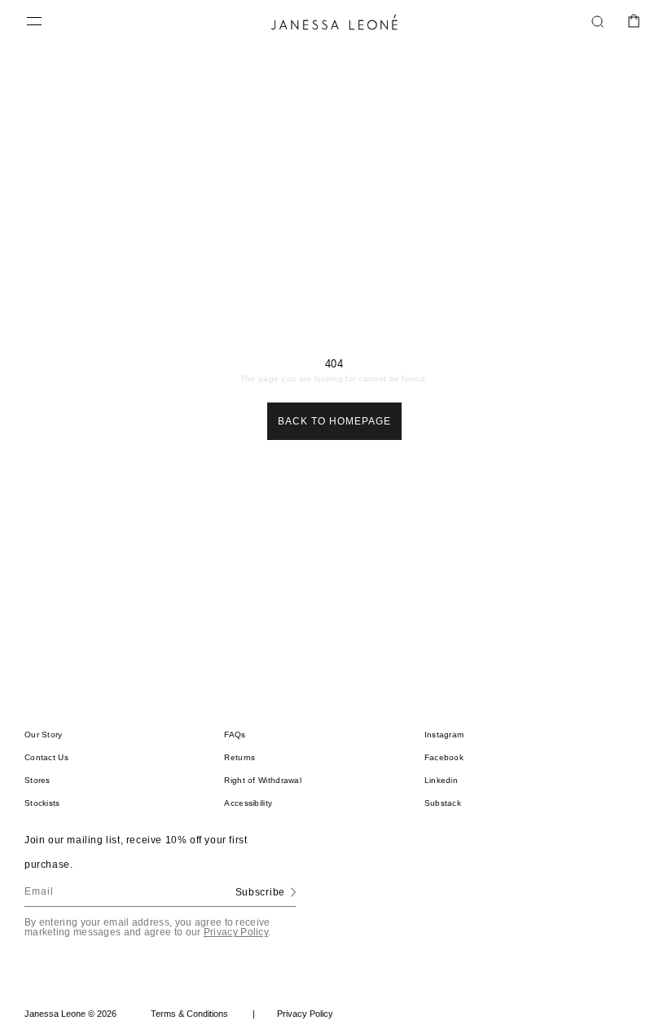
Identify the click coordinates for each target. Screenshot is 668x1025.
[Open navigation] (34, 22)
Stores (37, 780)
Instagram (444, 734)
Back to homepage (334, 421)
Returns (239, 757)
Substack (442, 802)
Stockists (42, 802)
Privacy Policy (236, 932)
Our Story (43, 734)
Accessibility (248, 802)
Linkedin (441, 780)
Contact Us (46, 757)
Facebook (444, 757)
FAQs (234, 734)
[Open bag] (634, 22)
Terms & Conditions (203, 1013)
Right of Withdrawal (262, 780)
